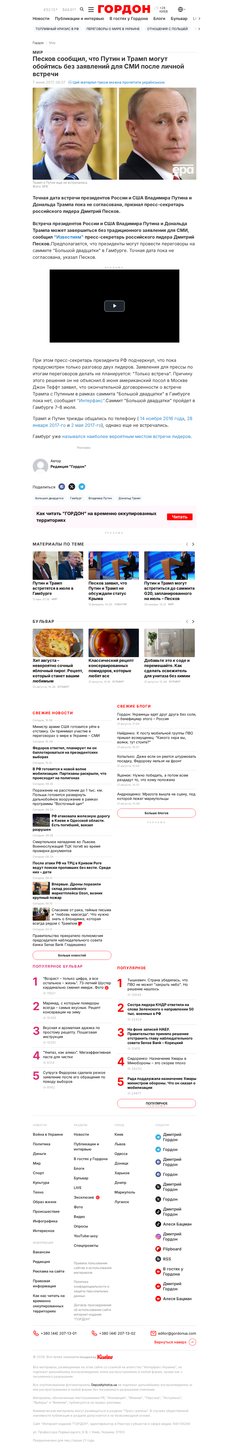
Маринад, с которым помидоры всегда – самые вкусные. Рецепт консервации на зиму (71, 1007)
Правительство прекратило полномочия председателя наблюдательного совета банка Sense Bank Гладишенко (68, 940)
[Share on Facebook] (61, 487)
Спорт (38, 1173)
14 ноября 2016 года (162, 418)
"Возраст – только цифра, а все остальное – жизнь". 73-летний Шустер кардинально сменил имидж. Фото (77, 983)
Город (119, 1125)
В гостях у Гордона (129, 18)
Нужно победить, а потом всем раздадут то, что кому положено (152, 777)
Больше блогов (156, 813)
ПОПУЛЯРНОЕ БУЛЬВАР (58, 966)
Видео (79, 1216)
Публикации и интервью (79, 18)
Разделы (80, 1125)
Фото (78, 1207)
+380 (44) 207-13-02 (117, 1333)
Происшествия (46, 1211)
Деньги (39, 1153)
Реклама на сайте (48, 1271)
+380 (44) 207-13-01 (58, 1333)
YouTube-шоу (86, 1236)
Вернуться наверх (170, 1342)
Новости (41, 18)
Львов (119, 1144)
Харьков (121, 1173)
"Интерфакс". (91, 400)
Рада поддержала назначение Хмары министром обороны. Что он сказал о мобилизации (161, 1083)
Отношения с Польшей (167, 29)
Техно (38, 1192)
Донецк (121, 1163)
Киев (118, 1134)
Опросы (81, 1226)
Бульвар (179, 18)
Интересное (43, 1230)
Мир (52, 43)
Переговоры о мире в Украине (113, 29)
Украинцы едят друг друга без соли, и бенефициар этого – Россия (156, 716)
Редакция (41, 1261)
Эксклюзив (84, 1197)
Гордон (38, 43)
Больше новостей (72, 955)
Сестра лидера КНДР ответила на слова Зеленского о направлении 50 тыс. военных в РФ (160, 1009)
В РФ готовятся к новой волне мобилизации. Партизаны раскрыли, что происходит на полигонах (69, 773)
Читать (180, 517)
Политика (41, 1144)
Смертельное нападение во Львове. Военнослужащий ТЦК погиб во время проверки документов (66, 846)
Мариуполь (124, 1192)
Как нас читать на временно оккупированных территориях (49, 1303)
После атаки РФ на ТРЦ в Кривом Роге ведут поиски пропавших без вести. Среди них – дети (72, 867)
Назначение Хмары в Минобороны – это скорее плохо (157, 1060)
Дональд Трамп (129, 498)
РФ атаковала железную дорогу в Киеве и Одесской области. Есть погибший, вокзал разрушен (71, 823)
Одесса (120, 1153)
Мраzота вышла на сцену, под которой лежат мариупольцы (156, 796)
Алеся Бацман (177, 1224)
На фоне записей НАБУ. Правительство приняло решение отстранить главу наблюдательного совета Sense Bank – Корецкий (160, 1036)
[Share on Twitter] (71, 487)
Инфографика (45, 1221)
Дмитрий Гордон (172, 1137)
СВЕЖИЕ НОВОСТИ (53, 713)
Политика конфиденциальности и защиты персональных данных (91, 1289)
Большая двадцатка (49, 498)
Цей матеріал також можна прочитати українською (119, 82)
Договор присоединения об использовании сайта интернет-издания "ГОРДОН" (92, 1312)
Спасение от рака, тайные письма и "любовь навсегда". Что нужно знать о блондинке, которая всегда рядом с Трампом (72, 917)
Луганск (121, 1202)
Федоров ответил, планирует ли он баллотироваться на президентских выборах (65, 752)
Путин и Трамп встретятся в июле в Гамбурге (53, 588)
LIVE (78, 1187)
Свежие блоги (134, 706)
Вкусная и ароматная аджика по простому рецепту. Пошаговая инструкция (71, 1032)
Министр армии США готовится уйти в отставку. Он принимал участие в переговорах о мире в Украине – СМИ (67, 731)
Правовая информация (44, 1283)
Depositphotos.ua (104, 1385)
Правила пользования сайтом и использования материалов (93, 1267)
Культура (41, 1182)
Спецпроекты (86, 1245)
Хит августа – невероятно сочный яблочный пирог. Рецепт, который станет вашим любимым (58, 670)
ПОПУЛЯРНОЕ (131, 968)
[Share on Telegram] (81, 487)
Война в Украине (48, 1134)
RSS (167, 1259)
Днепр (120, 1182)
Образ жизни (44, 1202)
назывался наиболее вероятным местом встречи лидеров (126, 436)
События (120, 604)
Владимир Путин (100, 498)
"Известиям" (69, 237)
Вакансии (41, 1252)
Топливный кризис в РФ (57, 29)
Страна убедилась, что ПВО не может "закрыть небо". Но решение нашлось (157, 984)
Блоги (159, 18)
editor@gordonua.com (177, 1333)
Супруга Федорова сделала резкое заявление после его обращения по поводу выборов (74, 1077)
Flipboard (172, 1249)
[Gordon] (124, 9)
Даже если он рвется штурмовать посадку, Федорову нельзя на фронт (156, 758)
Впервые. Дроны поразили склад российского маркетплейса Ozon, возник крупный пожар (67, 891)
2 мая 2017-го (86, 425)
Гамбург (76, 498)
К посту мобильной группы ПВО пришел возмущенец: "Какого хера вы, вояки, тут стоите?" (155, 737)
